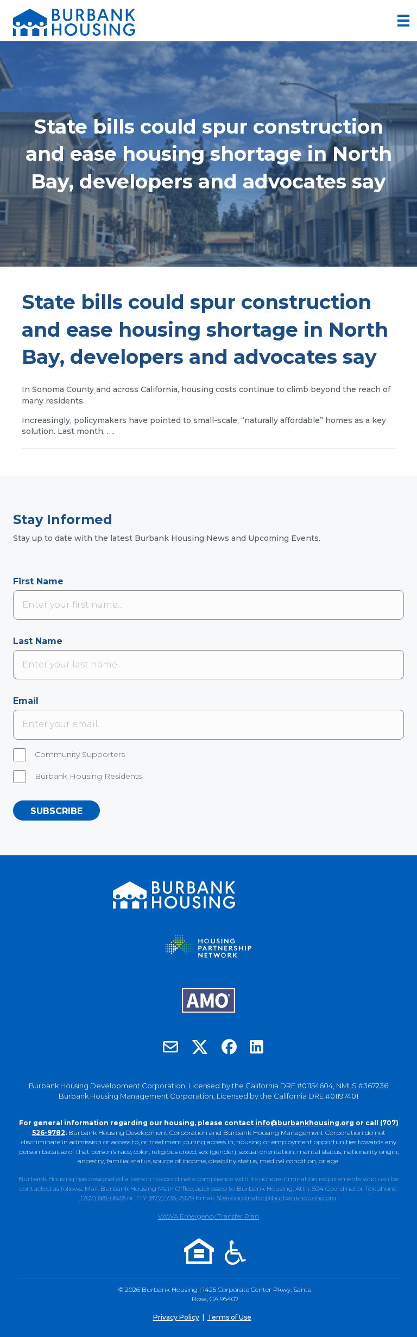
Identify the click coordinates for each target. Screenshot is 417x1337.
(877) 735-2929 (171, 1198)
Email (26, 701)
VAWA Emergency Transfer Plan (208, 1216)
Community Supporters (80, 754)
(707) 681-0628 (102, 1198)
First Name (38, 581)
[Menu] (403, 20)
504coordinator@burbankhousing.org (277, 1198)
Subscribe (56, 811)
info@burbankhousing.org (304, 1123)
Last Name (37, 641)
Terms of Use (229, 1317)
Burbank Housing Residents (88, 776)
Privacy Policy (176, 1317)
